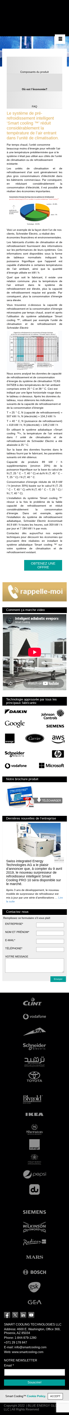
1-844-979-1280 (25, 1337)
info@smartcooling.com (30, 1347)
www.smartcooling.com (27, 1352)
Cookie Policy (36, 1396)
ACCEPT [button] (55, 1396)
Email (9, 1365)
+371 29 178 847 (15, 1342)
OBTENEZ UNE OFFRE (43, 565)
